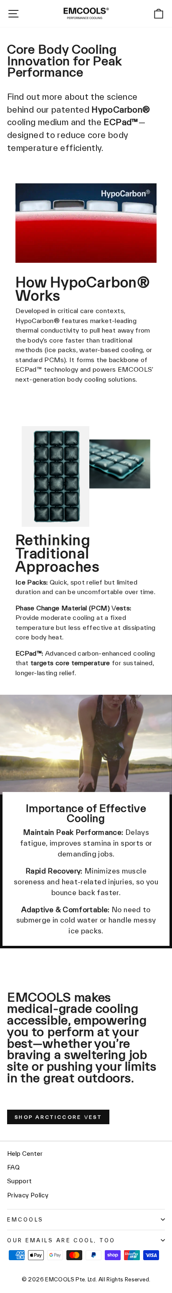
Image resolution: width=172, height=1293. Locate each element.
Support (19, 1180)
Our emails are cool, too (61, 1240)
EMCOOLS (25, 1219)
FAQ (13, 1167)
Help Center (25, 1153)
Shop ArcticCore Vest (58, 1117)
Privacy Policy (27, 1195)
